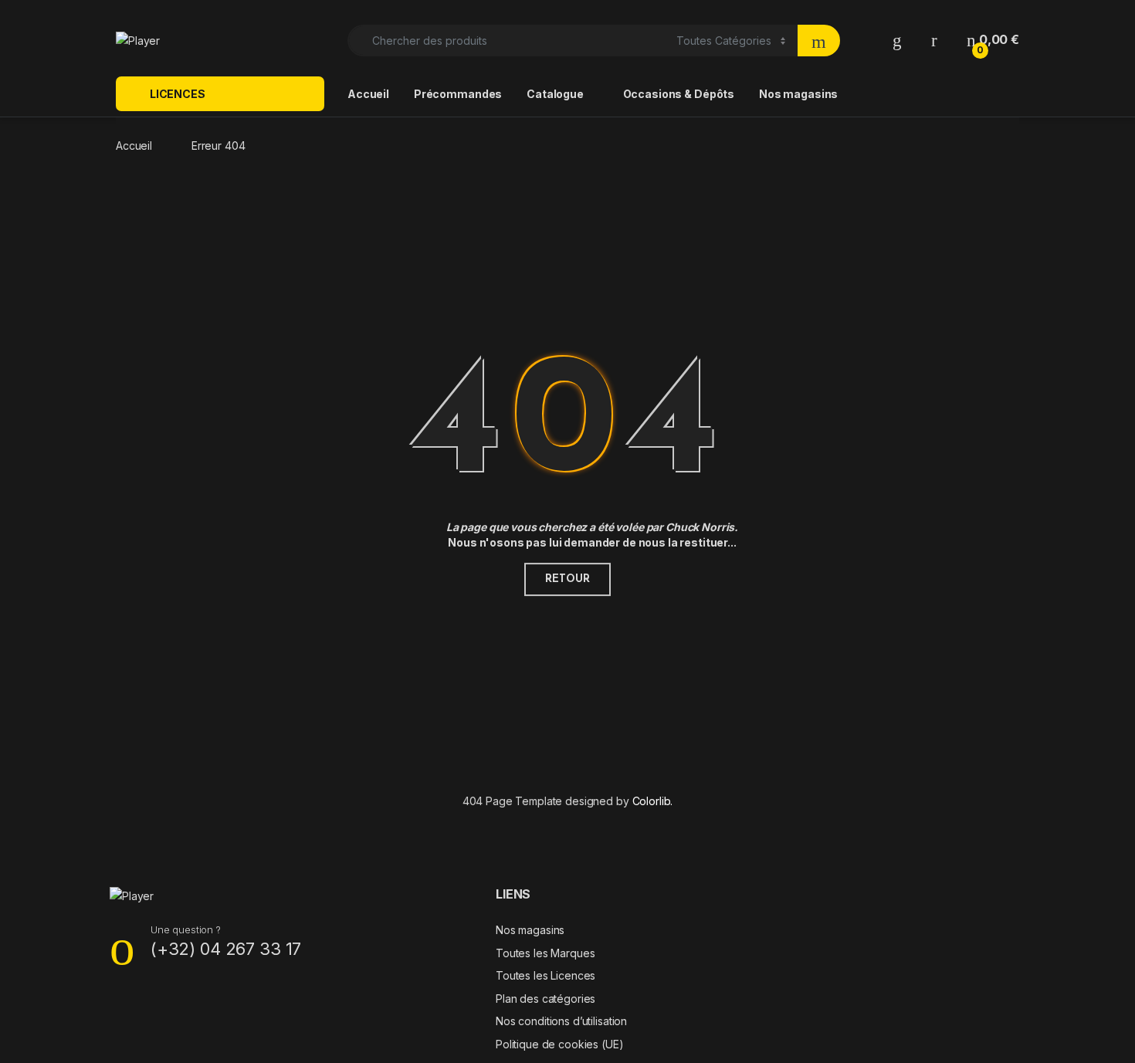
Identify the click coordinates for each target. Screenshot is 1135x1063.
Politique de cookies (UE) (560, 1044)
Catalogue (555, 93)
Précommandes (458, 93)
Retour (567, 579)
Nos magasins (798, 93)
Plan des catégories (545, 998)
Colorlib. (652, 800)
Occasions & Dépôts (678, 93)
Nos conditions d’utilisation (561, 1020)
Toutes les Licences (545, 975)
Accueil (368, 93)
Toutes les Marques (545, 953)
